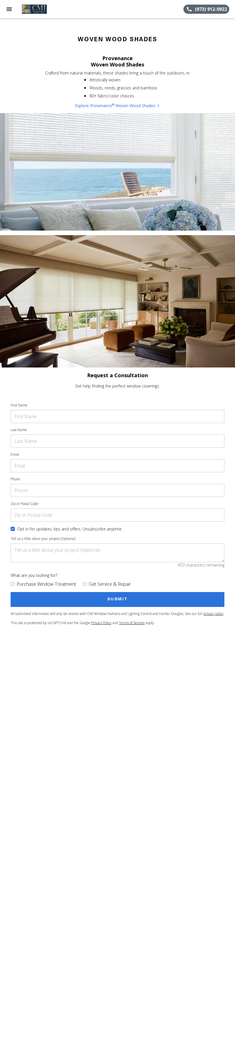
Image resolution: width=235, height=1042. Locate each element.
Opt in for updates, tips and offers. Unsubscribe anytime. (69, 529)
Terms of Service (132, 622)
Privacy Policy (101, 622)
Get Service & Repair (110, 584)
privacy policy (213, 613)
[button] (9, 9)
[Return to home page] (35, 9)
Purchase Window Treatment (46, 584)
